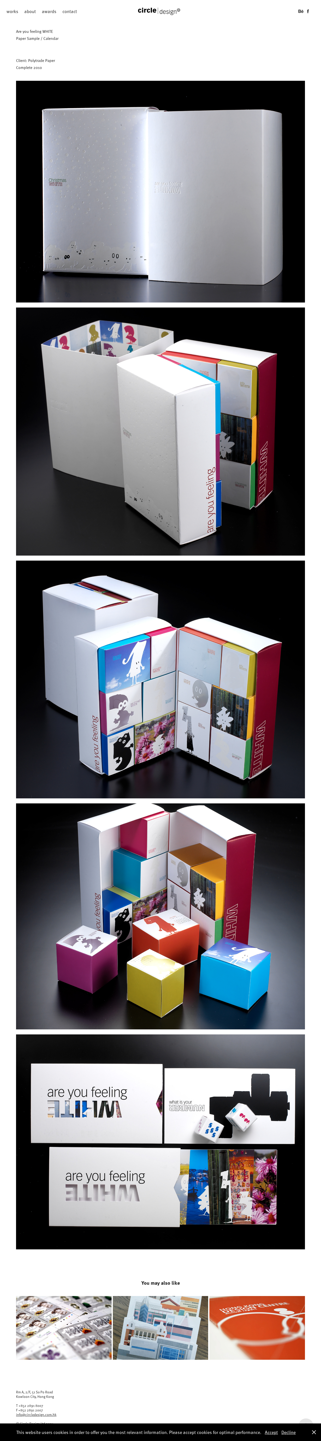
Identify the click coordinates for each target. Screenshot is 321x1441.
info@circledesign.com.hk (36, 1414)
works (12, 11)
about (30, 11)
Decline (288, 1432)
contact (69, 11)
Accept (271, 1432)
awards (49, 11)
